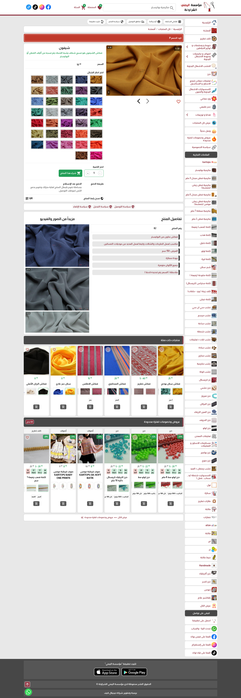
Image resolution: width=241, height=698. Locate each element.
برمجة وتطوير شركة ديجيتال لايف (120, 693)
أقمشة (151, 29)
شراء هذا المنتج (70, 173)
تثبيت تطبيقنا (96, 21)
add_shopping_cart (170, 407)
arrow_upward (27, 684)
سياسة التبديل (102, 206)
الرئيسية (177, 29)
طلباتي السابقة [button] (173, 21)
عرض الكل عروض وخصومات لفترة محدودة (103, 518)
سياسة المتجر (116, 21)
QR (29, 198)
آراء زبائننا (155, 21)
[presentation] (148, 101)
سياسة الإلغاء (82, 206)
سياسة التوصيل (124, 206)
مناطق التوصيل (136, 21)
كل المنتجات (164, 29)
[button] (95, 7)
